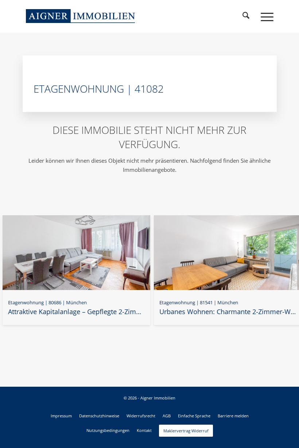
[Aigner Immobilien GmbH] (80, 16)
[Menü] (263, 16)
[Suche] (246, 16)
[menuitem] (246, 16)
